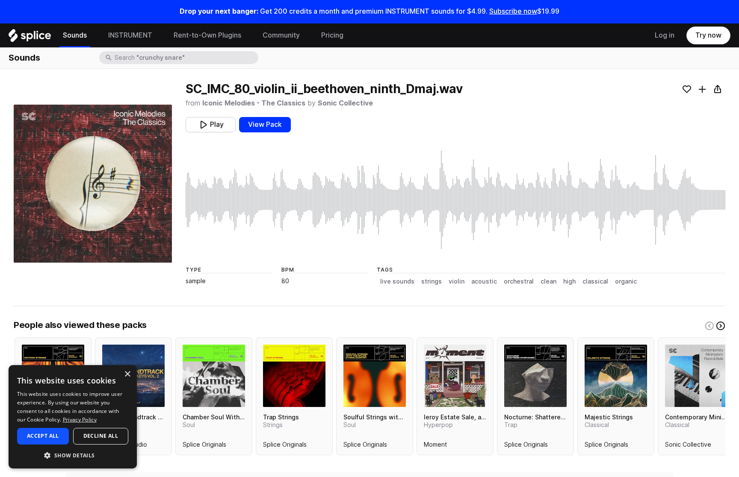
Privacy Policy (80, 419)
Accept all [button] (43, 435)
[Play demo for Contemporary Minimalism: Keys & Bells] (696, 375)
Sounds (75, 35)
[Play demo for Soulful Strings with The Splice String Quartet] (374, 375)
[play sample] (455, 200)
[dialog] (73, 416)
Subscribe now (513, 11)
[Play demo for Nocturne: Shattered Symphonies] (535, 375)
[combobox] (186, 57)
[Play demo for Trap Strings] (294, 375)
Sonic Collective (345, 103)
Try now (708, 35)
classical (595, 281)
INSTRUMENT (130, 35)
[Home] (30, 37)
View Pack (265, 124)
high (569, 281)
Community (281, 35)
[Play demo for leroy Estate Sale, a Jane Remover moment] (455, 375)
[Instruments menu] (159, 35)
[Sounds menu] (93, 35)
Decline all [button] (100, 435)
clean (548, 281)
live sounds (397, 281)
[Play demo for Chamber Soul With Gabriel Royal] (213, 375)
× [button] (127, 374)
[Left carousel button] (709, 325)
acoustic (484, 281)
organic (626, 281)
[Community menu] (306, 35)
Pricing (332, 35)
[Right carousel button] (720, 325)
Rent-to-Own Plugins (207, 35)
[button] (72, 455)
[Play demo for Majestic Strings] (615, 375)
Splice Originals (204, 446)
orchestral (519, 281)
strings (431, 281)
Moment (435, 446)
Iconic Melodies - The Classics (253, 103)
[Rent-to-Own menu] (248, 35)
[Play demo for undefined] (92, 183)
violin (456, 281)
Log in (664, 35)
